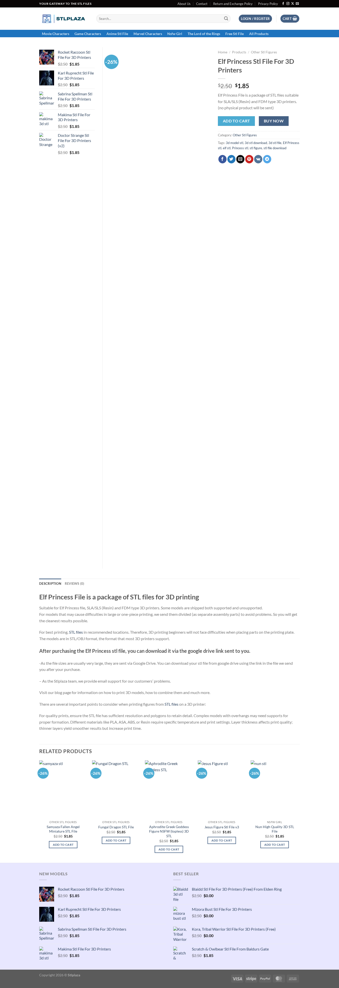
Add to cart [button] (63, 844)
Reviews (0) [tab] (74, 583)
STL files (76, 632)
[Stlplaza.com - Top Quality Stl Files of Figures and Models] (64, 18)
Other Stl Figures (264, 52)
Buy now (274, 121)
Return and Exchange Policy (233, 4)
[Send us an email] (297, 3)
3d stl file (275, 143)
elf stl (227, 148)
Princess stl (240, 148)
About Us (184, 4)
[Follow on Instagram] (287, 3)
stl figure (256, 148)
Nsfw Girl (174, 34)
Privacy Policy (268, 4)
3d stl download (256, 143)
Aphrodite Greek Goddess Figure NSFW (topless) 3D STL (169, 831)
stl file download (275, 148)
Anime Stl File (117, 34)
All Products (259, 34)
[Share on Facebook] (222, 159)
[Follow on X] (292, 3)
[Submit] (226, 18)
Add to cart (236, 121)
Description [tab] (50, 583)
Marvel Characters (148, 34)
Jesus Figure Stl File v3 (221, 827)
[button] (255, 19)
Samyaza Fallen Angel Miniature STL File (63, 829)
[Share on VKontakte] (258, 159)
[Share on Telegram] (267, 159)
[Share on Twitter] (231, 159)
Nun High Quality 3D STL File (274, 829)
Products (239, 52)
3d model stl (234, 143)
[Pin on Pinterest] (249, 159)
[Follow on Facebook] (283, 3)
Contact (201, 4)
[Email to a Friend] (240, 159)
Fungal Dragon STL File (116, 827)
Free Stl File (234, 34)
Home (222, 52)
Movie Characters (55, 34)
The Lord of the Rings (204, 34)
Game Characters (87, 34)
